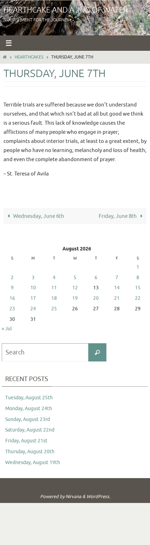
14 (117, 288)
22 (138, 298)
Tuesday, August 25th (29, 398)
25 (54, 309)
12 (75, 288)
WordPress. (98, 496)
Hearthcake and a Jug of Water (65, 10)
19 (75, 298)
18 (54, 298)
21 (117, 298)
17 (33, 298)
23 (12, 309)
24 (33, 309)
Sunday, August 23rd (27, 419)
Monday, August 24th (28, 409)
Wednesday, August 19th (32, 462)
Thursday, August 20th (29, 452)
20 (96, 298)
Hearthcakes (29, 57)
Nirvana (73, 496)
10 (33, 288)
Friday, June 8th (118, 216)
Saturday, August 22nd (29, 430)
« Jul (7, 329)
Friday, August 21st (26, 441)
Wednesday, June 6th (38, 216)
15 (138, 288)
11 (54, 288)
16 (12, 298)
